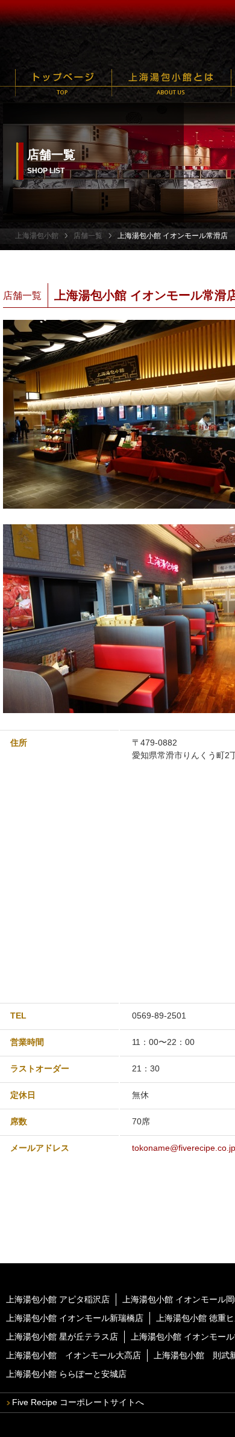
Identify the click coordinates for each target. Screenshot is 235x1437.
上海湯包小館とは (171, 82)
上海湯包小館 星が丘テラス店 (62, 1336)
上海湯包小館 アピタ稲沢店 (58, 1299)
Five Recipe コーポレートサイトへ (78, 1402)
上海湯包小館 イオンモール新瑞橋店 (74, 1318)
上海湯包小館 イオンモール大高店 (73, 1355)
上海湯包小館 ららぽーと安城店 (66, 1374)
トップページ (63, 82)
